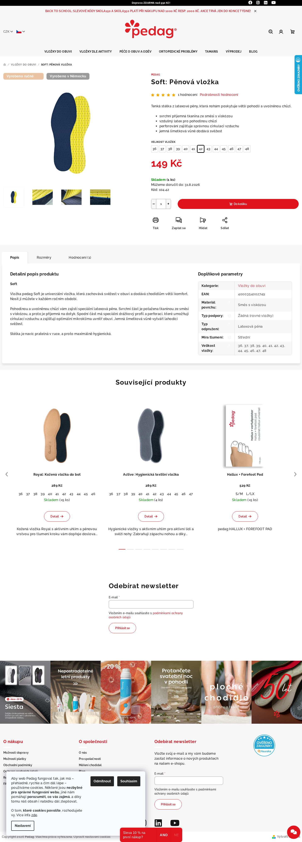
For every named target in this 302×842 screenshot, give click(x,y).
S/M (239, 494)
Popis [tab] (14, 257)
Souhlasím (128, 781)
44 (216, 149)
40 (186, 149)
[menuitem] (58, 51)
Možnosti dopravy (16, 752)
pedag (155, 74)
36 (155, 149)
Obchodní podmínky (17, 765)
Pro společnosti (90, 758)
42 (201, 149)
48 (247, 149)
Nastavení (23, 826)
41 (193, 149)
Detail (54, 516)
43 (208, 149)
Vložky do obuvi (251, 286)
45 (224, 149)
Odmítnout (102, 781)
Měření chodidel (90, 765)
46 (232, 149)
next (295, 474)
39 (178, 149)
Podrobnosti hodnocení (219, 95)
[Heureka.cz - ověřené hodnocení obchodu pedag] (264, 745)
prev (6, 474)
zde (34, 815)
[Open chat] (293, 832)
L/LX (250, 494)
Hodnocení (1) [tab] (80, 257)
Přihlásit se (122, 628)
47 (239, 149)
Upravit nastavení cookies (91, 836)
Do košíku (240, 204)
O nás (83, 752)
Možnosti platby (14, 758)
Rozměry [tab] (44, 257)
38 (170, 149)
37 (162, 149)
